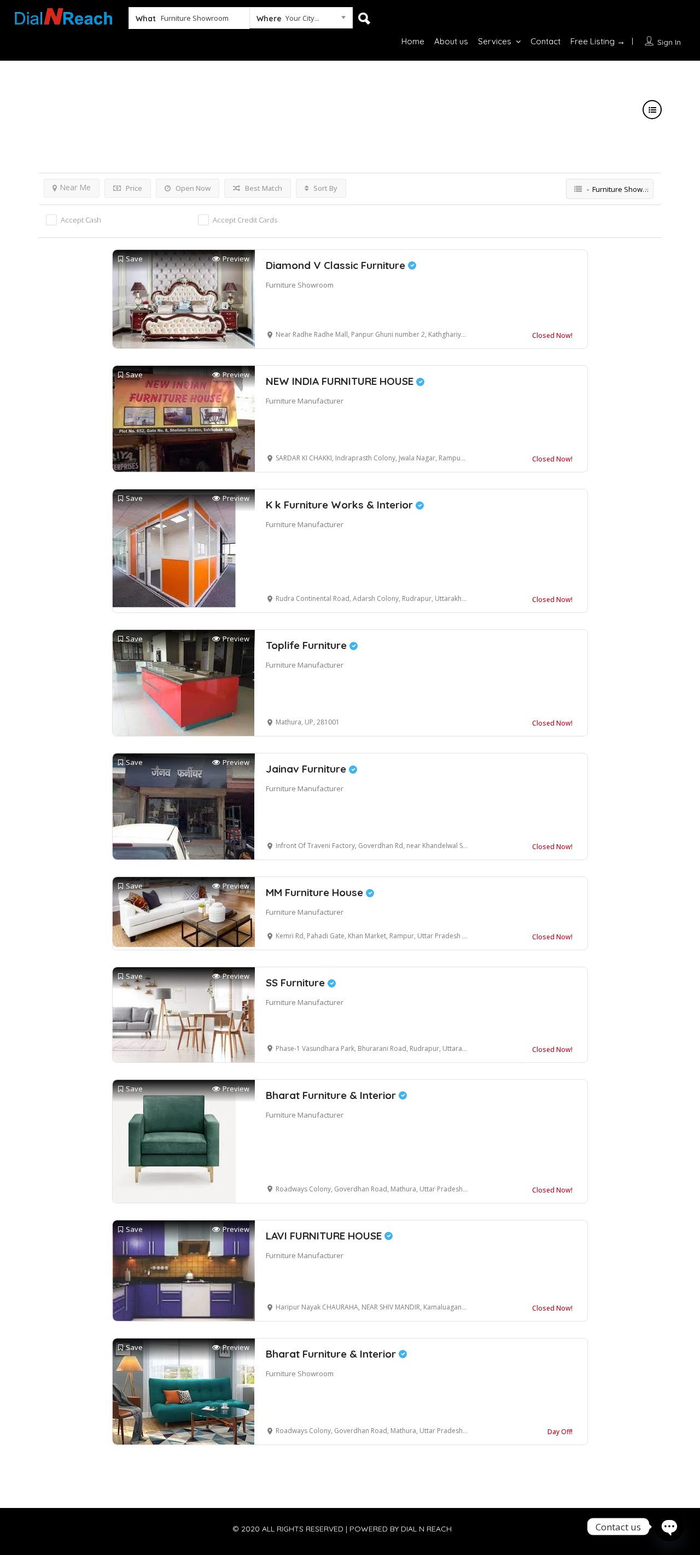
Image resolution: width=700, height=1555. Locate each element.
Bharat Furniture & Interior (332, 1095)
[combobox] (301, 20)
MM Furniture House (316, 892)
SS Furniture (297, 982)
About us (451, 41)
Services (494, 41)
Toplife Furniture (307, 645)
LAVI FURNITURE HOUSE (325, 1235)
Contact (545, 41)
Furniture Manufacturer (304, 401)
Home (412, 41)
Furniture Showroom (300, 285)
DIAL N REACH (426, 1529)
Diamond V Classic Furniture (337, 265)
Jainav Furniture (307, 768)
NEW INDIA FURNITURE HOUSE (341, 381)
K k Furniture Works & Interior (341, 504)
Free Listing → (597, 41)
